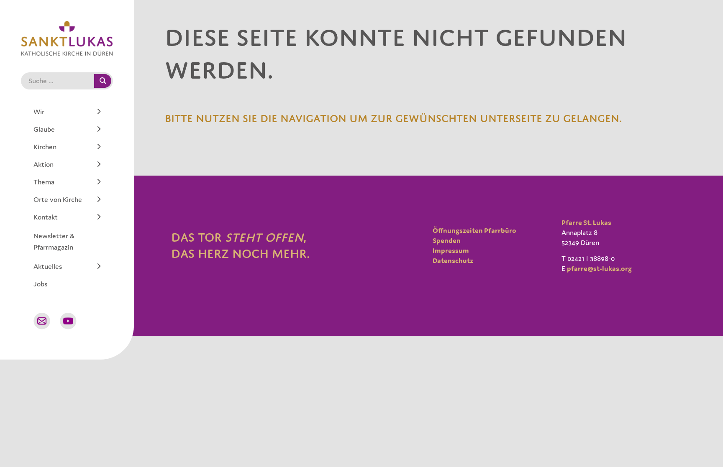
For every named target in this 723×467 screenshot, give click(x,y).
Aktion (43, 164)
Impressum (451, 250)
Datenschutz (453, 260)
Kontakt (45, 217)
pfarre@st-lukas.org (599, 268)
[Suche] (102, 81)
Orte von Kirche (57, 199)
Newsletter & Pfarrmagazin (53, 241)
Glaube (44, 129)
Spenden (447, 240)
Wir (38, 111)
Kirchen (44, 146)
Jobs (40, 283)
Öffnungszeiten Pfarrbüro (474, 230)
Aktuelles (47, 266)
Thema (43, 181)
